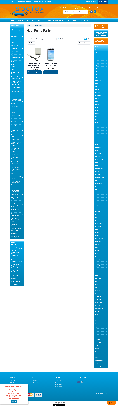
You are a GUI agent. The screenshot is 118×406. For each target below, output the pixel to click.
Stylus (96, 327)
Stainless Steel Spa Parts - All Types (15, 214)
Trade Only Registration (24, 1)
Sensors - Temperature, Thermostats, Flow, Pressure (15, 204)
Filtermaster (98, 147)
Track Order (13, 382)
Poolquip (97, 263)
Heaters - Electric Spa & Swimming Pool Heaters (16, 144)
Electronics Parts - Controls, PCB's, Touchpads (15, 130)
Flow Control (98, 153)
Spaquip (97, 314)
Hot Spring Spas (99, 168)
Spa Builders (98, 296)
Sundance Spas (99, 330)
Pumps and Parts (15, 194)
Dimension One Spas (100, 126)
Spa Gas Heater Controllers (15, 271)
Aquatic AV (98, 74)
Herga (96, 165)
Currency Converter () (100, 41)
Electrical (13, 126)
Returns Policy (58, 386)
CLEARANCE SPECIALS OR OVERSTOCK (14, 36)
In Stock (15, 278)
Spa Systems (98, 302)
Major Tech (98, 226)
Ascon (96, 83)
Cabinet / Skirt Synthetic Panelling (15, 107)
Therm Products (99, 342)
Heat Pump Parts (15, 154)
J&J (96, 193)
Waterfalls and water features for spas (16, 237)
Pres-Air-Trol (98, 269)
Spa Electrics (98, 299)
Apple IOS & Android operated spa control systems (16, 30)
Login (11, 1)
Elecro (96, 132)
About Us (20, 20)
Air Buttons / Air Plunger (15, 73)
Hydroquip (97, 174)
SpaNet (97, 311)
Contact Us (84, 20)
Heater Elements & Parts (15, 158)
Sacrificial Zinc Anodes (14, 198)
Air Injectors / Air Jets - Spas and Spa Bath (16, 77)
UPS (96, 351)
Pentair (97, 250)
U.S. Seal (97, 348)
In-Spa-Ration (98, 183)
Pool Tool (97, 260)
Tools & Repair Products (14, 225)
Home (12, 20)
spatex (97, 317)
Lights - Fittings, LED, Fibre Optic (16, 177)
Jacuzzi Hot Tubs (99, 196)
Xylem (96, 363)
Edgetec (97, 129)
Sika (96, 287)
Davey (96, 119)
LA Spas (97, 205)
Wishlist (48, 1)
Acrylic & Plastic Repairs (15, 52)
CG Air (96, 107)
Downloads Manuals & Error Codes (101, 33)
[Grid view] (85, 39)
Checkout (102, 2)
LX (96, 220)
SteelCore (97, 324)
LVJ (96, 217)
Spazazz (97, 320)
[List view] (88, 39)
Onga (96, 247)
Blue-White (98, 95)
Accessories (14, 48)
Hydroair (97, 171)
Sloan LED (97, 290)
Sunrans (97, 333)
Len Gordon (98, 211)
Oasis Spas (98, 241)
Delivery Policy (58, 384)
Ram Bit (97, 275)
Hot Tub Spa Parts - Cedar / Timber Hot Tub (15, 169)
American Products (100, 59)
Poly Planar (98, 257)
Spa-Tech (97, 305)
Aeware (97, 55)
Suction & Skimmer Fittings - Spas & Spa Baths (16, 220)
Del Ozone (97, 123)
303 (96, 49)
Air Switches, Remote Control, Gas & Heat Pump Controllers (16, 83)
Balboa (97, 89)
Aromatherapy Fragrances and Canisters (15, 92)
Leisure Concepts (99, 208)
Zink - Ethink (98, 366)
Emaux (97, 135)
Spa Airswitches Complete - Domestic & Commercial (16, 266)
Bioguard (97, 92)
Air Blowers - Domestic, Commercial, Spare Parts (15, 67)
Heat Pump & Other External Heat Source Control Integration (16, 260)
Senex (96, 284)
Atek (96, 86)
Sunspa (97, 336)
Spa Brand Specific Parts (15, 41)
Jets (12, 173)
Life (96, 214)
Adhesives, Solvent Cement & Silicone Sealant (15, 57)
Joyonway (97, 202)
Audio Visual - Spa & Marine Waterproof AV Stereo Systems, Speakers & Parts (16, 101)
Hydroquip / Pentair (99, 177)
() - (91, 1)
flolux (96, 150)
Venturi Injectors (15, 233)
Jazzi (96, 199)
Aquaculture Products (16, 96)
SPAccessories (99, 308)
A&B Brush (97, 52)
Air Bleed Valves (15, 61)
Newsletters (41, 20)
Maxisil (97, 232)
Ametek (97, 62)
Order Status (38, 1)
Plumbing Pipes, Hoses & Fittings (15, 191)
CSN (96, 116)
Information (29, 20)
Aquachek (97, 65)
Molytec (97, 235)
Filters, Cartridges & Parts (15, 135)
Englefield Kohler (99, 138)
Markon (97, 229)
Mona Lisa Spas (99, 238)
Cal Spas (97, 104)
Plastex (97, 253)
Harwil (96, 162)
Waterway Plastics (99, 360)
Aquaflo (97, 71)
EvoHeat (15, 284)
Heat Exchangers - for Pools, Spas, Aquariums (16, 150)
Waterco (97, 357)
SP (96, 293)
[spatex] (27, 10)
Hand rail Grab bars (15, 139)
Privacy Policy (58, 382)
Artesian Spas (98, 80)
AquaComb (98, 68)
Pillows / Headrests (15, 187)
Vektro (96, 354)
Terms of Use (58, 380)
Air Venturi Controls (15, 87)
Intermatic (97, 186)
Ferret (96, 144)
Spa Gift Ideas (14, 45)
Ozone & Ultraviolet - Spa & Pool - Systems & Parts (16, 183)
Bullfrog (97, 98)
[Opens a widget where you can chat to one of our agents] (111, 403)
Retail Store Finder (72, 20)
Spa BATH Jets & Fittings (15, 210)
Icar (96, 180)
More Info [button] (14, 401)
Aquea (96, 77)
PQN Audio (97, 266)
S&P (96, 281)
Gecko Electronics (99, 159)
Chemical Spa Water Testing (16, 112)
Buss (96, 101)
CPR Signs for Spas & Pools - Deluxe (16, 116)
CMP (96, 110)
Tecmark (97, 339)
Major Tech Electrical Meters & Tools (16, 229)
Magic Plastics (98, 223)
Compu (97, 113)
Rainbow (97, 272)
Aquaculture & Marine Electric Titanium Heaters (16, 163)
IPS (96, 190)
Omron (97, 244)
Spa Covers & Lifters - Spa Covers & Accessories (16, 121)
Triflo (96, 345)
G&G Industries (98, 156)
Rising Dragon (98, 278)
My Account (12, 380)
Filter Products (14, 243)
